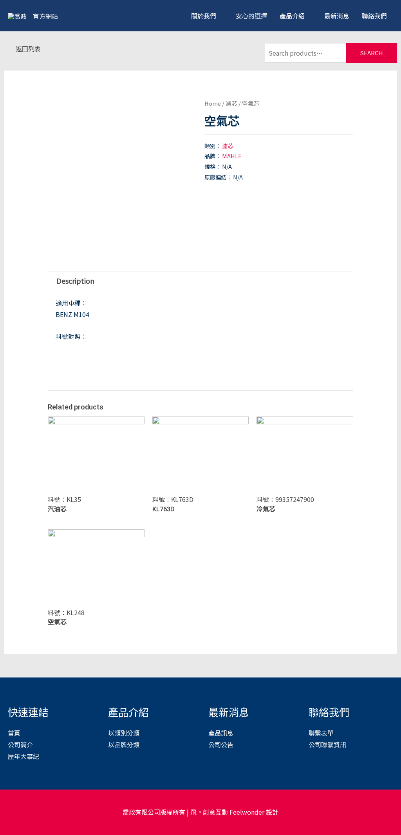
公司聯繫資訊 (327, 744)
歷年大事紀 (23, 756)
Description (75, 280)
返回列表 (28, 48)
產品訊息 (220, 732)
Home (212, 103)
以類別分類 (123, 732)
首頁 (14, 732)
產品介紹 (292, 15)
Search (371, 53)
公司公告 (220, 744)
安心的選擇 (251, 15)
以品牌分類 (123, 744)
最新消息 (336, 15)
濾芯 (231, 103)
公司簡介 (20, 744)
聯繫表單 (321, 732)
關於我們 (203, 15)
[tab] (75, 281)
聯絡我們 (374, 15)
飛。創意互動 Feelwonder (227, 812)
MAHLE (232, 156)
